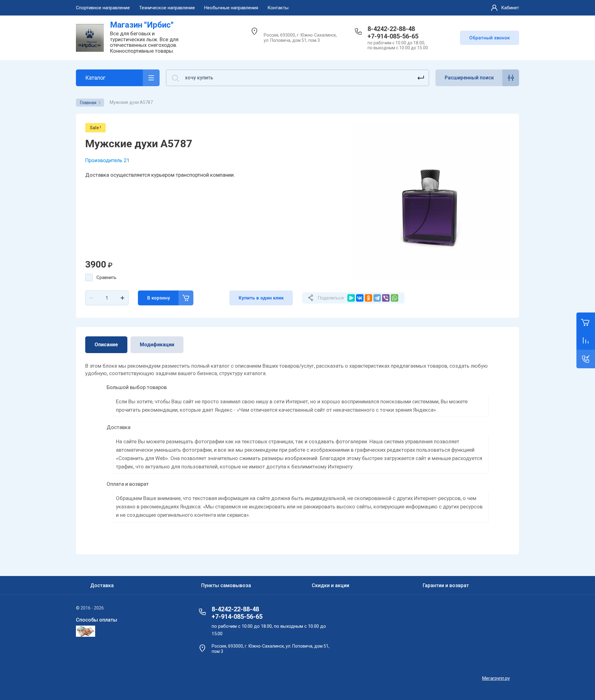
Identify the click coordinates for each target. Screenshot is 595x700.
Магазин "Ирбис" (142, 24)
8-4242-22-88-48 (391, 29)
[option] (431, 202)
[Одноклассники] (368, 298)
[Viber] (386, 298)
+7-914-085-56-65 (393, 36)
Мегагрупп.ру (496, 678)
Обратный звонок (489, 38)
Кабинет (510, 8)
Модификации (157, 345)
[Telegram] (377, 298)
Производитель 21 (107, 160)
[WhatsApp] (394, 298)
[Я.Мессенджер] (351, 298)
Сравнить (106, 277)
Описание (106, 345)
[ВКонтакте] (360, 298)
